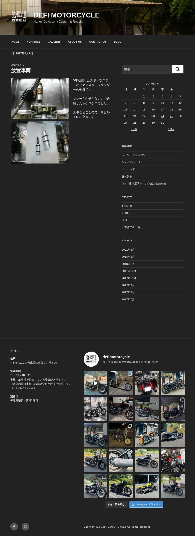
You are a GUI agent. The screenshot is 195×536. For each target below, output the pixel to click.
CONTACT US (97, 41)
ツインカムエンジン (134, 155)
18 (171, 109)
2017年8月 (128, 292)
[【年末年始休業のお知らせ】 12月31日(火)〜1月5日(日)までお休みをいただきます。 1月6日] (95, 434)
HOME (15, 41)
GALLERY (54, 41)
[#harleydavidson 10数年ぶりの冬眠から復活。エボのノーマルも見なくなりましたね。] (121, 434)
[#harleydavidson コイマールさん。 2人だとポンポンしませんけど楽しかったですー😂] (95, 486)
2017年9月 (128, 285)
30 (153, 122)
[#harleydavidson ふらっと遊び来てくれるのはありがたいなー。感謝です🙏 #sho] (121, 383)
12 (180, 102)
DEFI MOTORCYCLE (67, 15)
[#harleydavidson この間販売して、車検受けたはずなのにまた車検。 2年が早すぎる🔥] (147, 460)
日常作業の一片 (131, 227)
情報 (124, 220)
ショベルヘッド (131, 162)
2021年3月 (128, 249)
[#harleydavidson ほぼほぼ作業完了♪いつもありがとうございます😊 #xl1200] (95, 460)
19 (180, 109)
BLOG (118, 41)
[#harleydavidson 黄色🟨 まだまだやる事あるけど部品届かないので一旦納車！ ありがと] (147, 486)
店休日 (126, 212)
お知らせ (127, 205)
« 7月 (134, 129)
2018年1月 (128, 263)
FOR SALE (33, 41)
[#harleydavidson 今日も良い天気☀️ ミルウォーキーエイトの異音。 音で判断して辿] (173, 460)
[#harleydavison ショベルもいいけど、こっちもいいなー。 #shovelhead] (121, 409)
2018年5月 (128, 256)
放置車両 (21, 70)
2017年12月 (129, 270)
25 (171, 116)
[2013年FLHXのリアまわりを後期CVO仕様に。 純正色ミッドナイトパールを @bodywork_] (147, 383)
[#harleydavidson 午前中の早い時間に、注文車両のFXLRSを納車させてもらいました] (173, 486)
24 (162, 116)
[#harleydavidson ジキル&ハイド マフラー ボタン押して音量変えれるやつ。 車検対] (121, 460)
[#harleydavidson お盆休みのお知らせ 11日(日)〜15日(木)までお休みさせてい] (147, 434)
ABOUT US (75, 41)
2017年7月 (128, 299)
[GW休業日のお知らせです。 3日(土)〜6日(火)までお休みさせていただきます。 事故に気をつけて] (147, 409)
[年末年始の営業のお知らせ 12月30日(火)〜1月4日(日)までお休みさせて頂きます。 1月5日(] (95, 409)
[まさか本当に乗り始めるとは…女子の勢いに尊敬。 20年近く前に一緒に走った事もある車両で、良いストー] (95, 383)
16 (153, 109)
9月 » (171, 129)
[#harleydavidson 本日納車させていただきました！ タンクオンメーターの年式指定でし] (121, 486)
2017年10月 (129, 278)
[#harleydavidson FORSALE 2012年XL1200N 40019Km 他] (173, 409)
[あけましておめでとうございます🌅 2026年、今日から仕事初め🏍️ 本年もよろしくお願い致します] (173, 383)
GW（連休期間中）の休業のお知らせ (144, 183)
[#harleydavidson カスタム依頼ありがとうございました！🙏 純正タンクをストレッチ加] (173, 434)
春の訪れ (127, 176)
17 (162, 109)
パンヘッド (128, 169)
